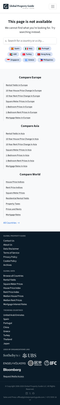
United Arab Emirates (13, 315)
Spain (17, 48)
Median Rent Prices (12, 300)
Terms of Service (11, 253)
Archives (7, 265)
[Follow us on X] (30, 393)
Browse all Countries (13, 276)
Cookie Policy (9, 261)
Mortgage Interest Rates (15, 304)
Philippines (48, 60)
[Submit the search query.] (5, 41)
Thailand (7, 339)
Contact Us (8, 240)
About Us (7, 244)
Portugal (45, 48)
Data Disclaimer (11, 248)
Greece (31, 60)
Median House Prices (13, 296)
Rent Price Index (11, 292)
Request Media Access (13, 376)
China (6, 327)
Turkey (29, 54)
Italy (30, 48)
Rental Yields (9, 280)
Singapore (14, 60)
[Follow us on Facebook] (33, 393)
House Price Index (12, 288)
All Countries (9, 223)
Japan (6, 343)
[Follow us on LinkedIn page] (27, 393)
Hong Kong (45, 54)
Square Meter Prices (13, 284)
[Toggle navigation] (53, 6)
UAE (15, 54)
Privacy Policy (10, 257)
